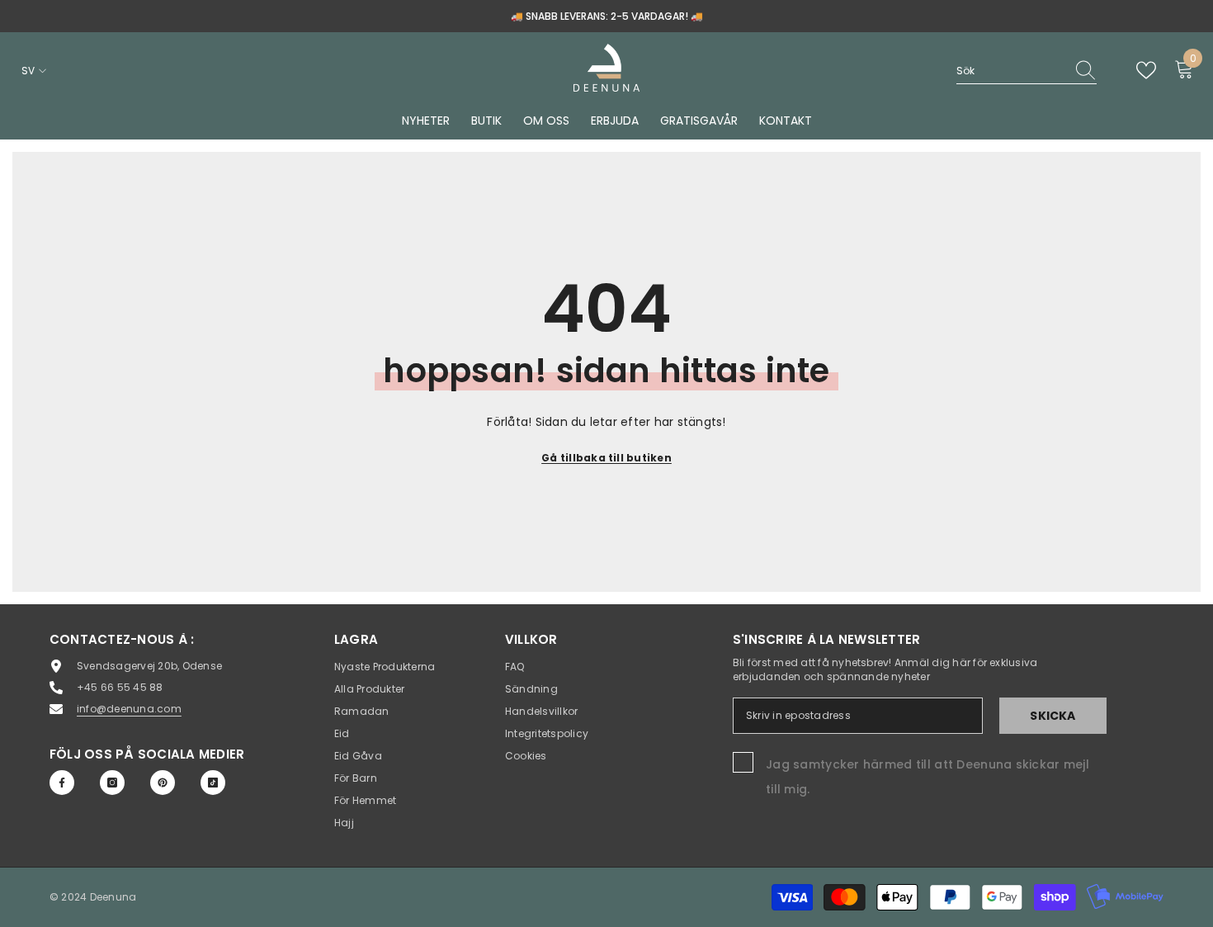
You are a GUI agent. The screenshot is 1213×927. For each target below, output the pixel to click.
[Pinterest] (162, 782)
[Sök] (1026, 71)
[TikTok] (213, 782)
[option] (606, 16)
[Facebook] (62, 782)
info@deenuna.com (129, 709)
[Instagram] (112, 782)
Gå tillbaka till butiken (606, 458)
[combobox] (1010, 70)
